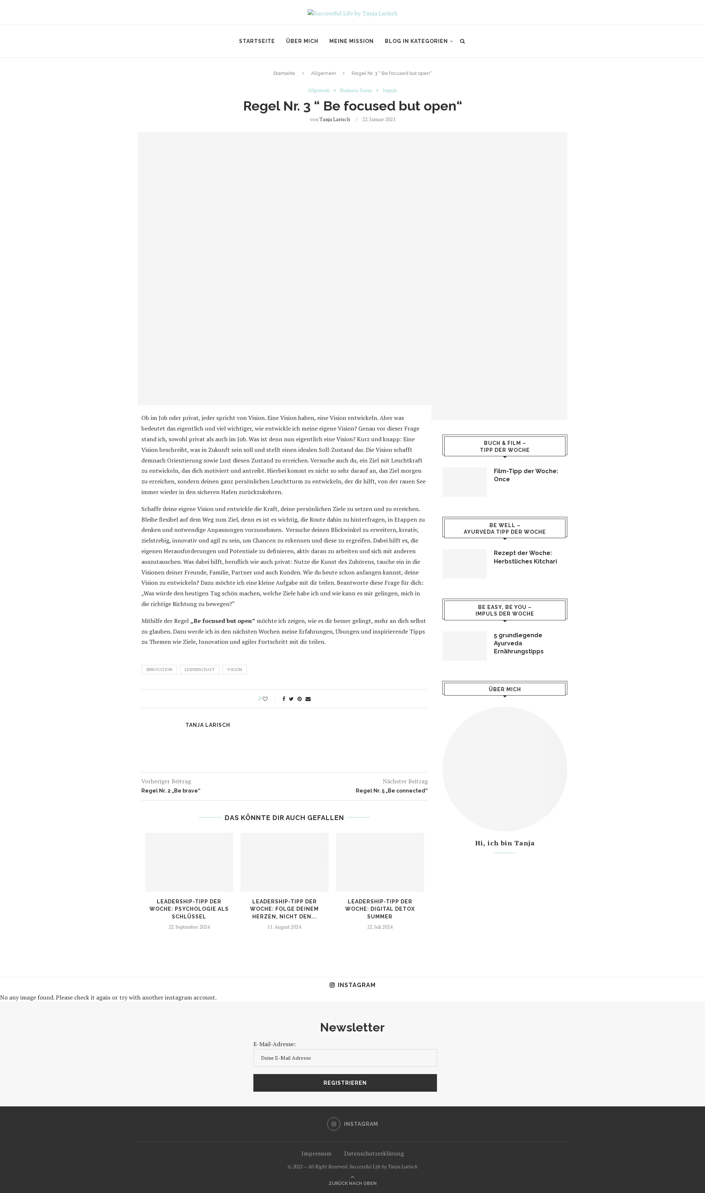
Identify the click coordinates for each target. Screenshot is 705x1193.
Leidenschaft (200, 669)
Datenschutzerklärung (374, 1153)
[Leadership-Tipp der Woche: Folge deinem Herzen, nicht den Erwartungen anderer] (285, 862)
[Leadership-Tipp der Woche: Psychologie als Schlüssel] (189, 862)
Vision (234, 669)
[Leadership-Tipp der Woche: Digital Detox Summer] (380, 862)
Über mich (302, 41)
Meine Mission (351, 41)
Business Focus (356, 91)
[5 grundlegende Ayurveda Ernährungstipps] (464, 646)
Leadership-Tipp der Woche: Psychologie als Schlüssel (189, 909)
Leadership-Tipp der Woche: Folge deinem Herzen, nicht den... (284, 909)
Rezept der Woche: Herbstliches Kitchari (525, 557)
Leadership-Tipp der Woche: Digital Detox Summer (380, 909)
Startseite (257, 41)
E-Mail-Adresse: (274, 1044)
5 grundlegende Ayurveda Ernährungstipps (519, 643)
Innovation (159, 669)
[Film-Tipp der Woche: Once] (464, 482)
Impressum (316, 1153)
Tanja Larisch (334, 119)
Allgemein (323, 73)
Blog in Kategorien (416, 41)
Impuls (390, 91)
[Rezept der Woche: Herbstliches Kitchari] (464, 564)
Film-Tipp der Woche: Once (526, 475)
